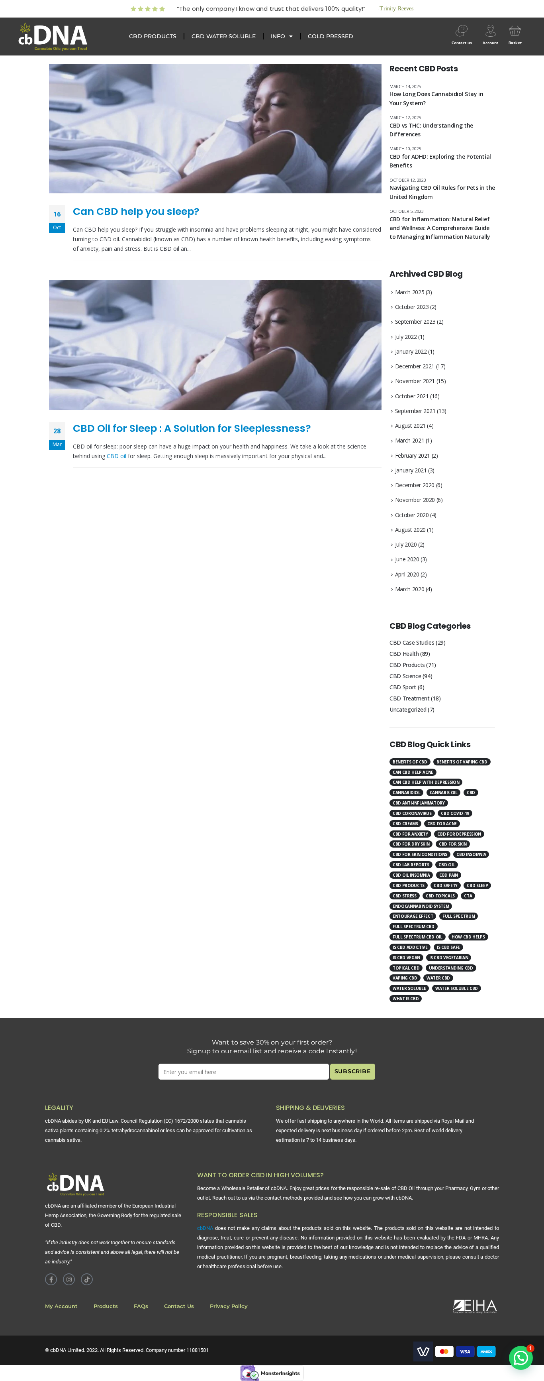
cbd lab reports (411, 865)
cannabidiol (406, 792)
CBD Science (405, 676)
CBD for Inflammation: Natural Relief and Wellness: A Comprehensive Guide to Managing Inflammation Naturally (439, 228)
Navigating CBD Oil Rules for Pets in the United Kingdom (442, 192)
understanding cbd (451, 968)
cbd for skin (453, 844)
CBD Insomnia (471, 854)
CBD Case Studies (411, 642)
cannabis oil (444, 792)
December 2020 (414, 485)
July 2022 (406, 336)
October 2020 (412, 515)
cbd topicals (440, 896)
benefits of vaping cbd (461, 762)
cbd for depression (459, 834)
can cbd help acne (413, 772)
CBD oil (116, 456)
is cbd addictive (410, 947)
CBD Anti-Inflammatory (419, 803)
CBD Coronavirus (412, 813)
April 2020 (407, 574)
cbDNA (205, 1228)
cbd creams (405, 823)
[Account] (491, 31)
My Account (61, 1306)
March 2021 (410, 440)
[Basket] (515, 31)
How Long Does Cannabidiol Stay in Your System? (436, 98)
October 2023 (412, 307)
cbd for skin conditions (420, 854)
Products (106, 1306)
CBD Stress (405, 896)
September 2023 (415, 321)
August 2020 (410, 529)
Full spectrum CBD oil (417, 937)
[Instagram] (69, 1279)
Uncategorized (407, 709)
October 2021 (412, 396)
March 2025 (410, 292)
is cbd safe (448, 947)
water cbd (438, 978)
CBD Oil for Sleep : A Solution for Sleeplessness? (192, 428)
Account (490, 42)
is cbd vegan (406, 957)
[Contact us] (462, 31)
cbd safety (446, 885)
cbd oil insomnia (411, 875)
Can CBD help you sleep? (136, 211)
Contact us (462, 42)
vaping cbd (405, 978)
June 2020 (407, 559)
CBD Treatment (409, 698)
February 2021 (412, 455)
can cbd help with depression (426, 782)
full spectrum (458, 916)
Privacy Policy (229, 1306)
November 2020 (415, 500)
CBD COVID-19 (455, 813)
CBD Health (404, 653)
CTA (468, 896)
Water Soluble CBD (456, 988)
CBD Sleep (477, 885)
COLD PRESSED (330, 36)
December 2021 (414, 366)
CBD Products (407, 665)
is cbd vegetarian (448, 957)
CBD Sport (402, 687)
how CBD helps (468, 937)
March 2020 (410, 589)
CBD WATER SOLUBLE (224, 36)
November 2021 (415, 381)
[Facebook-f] (51, 1279)
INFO (278, 36)
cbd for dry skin (411, 844)
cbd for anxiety (410, 834)
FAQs (141, 1306)
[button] (521, 1358)
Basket (515, 42)
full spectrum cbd (413, 926)
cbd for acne (442, 823)
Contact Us (179, 1306)
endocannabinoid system (421, 906)
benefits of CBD (410, 762)
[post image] (215, 129)
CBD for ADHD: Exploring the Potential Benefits (440, 161)
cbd (471, 792)
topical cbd (406, 968)
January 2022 (411, 351)
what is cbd (406, 998)
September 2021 (415, 411)
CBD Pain (448, 875)
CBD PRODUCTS (152, 36)
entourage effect (413, 916)
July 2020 (406, 544)
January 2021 (411, 470)
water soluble (409, 988)
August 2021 (410, 425)
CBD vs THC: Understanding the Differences (431, 130)
